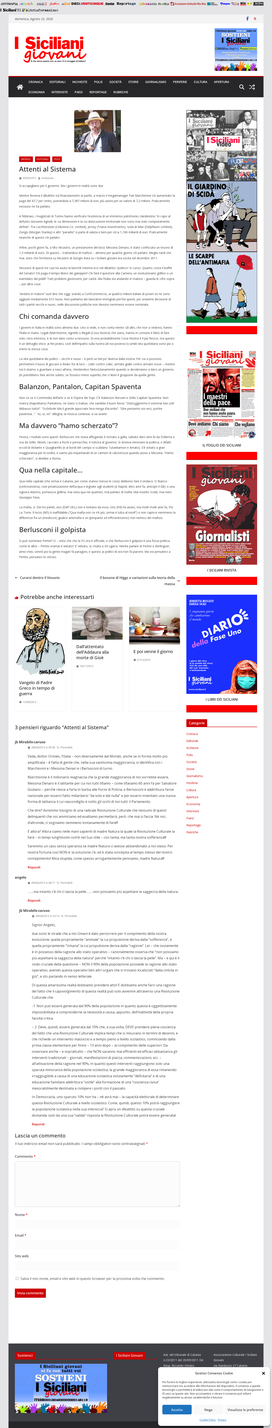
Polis (98, 82)
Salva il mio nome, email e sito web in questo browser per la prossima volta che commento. (93, 1278)
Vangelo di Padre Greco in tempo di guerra (37, 688)
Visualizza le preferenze (245, 1410)
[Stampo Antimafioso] (213, 4)
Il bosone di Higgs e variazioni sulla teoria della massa (137, 580)
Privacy (222, 1420)
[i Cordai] (109, 4)
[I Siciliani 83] (10, 10)
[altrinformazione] (40, 10)
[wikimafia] (243, 4)
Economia (36, 92)
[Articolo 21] (42, 4)
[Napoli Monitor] (163, 4)
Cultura (200, 82)
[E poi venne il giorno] (154, 609)
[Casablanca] (54, 4)
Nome (21, 1214)
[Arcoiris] (27, 4)
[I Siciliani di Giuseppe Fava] (258, 4)
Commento (25, 1156)
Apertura (221, 82)
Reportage (98, 92)
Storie (133, 82)
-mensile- (26, 159)
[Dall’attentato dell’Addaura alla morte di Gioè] (97, 609)
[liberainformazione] (148, 4)
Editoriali (57, 82)
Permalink (66, 747)
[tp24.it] (235, 4)
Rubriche (120, 92)
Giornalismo (155, 82)
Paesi (79, 92)
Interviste (59, 92)
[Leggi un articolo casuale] (252, 87)
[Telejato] (225, 4)
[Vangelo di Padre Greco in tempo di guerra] (40, 609)
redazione (47, 178)
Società (115, 82)
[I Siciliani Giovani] (20, 87)
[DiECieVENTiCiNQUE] (87, 4)
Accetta (177, 1410)
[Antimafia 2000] (9, 4)
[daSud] (65, 4)
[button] (263, 1373)
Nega (208, 1410)
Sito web (22, 1256)
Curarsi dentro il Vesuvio (40, 577)
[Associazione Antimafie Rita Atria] (188, 4)
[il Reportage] (126, 4)
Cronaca (35, 82)
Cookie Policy (208, 1420)
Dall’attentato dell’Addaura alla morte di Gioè (92, 652)
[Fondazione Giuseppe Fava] (249, 4)
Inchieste (79, 82)
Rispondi (34, 867)
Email (20, 1235)
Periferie (180, 82)
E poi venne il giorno (153, 651)
